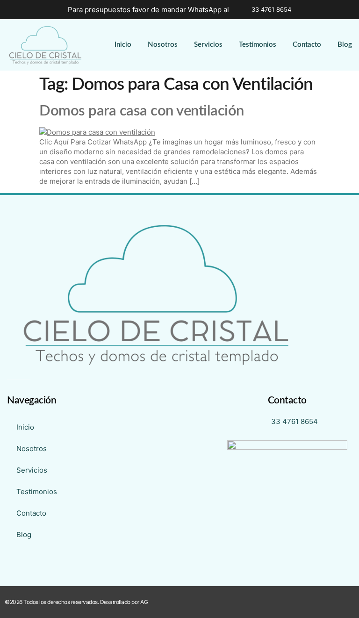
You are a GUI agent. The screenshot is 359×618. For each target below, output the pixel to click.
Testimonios (257, 44)
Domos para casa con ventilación (141, 111)
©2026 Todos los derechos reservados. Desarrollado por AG (76, 601)
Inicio (123, 44)
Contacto (307, 44)
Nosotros (163, 44)
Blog (344, 44)
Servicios (208, 44)
